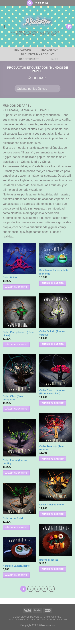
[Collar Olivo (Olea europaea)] (19, 373)
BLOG (54, 59)
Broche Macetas (48, 559)
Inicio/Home (22, 49)
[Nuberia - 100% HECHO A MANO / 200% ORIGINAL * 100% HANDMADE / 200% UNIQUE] (36, 21)
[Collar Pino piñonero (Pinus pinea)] (19, 312)
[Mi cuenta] (4, 27)
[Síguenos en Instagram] (39, 3)
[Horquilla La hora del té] (19, 549)
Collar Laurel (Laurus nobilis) (15, 462)
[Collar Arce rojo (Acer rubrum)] (55, 428)
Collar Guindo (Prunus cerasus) (52, 333)
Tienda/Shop (49, 49)
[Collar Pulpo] (19, 258)
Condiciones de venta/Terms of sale (37, 617)
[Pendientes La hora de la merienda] (55, 255)
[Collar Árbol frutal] (19, 498)
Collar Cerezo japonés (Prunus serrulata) (52, 392)
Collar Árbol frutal (13, 518)
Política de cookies (22, 619)
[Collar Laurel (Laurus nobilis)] (19, 438)
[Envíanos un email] (47, 3)
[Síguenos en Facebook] (36, 3)
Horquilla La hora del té (16, 565)
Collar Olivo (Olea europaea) (13, 398)
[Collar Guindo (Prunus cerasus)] (55, 310)
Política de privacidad (52, 619)
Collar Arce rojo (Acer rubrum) (51, 448)
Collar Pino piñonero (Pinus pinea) (18, 334)
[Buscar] (30, 3)
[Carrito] (69, 27)
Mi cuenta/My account (37, 54)
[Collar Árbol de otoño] (55, 485)
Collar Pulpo (10, 277)
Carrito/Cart (29, 59)
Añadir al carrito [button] (16, 287)
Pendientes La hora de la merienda (53, 272)
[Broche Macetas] (55, 540)
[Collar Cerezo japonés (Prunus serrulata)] (55, 370)
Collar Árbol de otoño (51, 504)
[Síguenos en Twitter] (43, 3)
